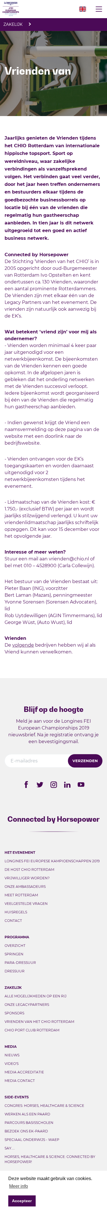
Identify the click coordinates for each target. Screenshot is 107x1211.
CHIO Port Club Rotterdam (32, 1030)
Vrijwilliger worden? (27, 878)
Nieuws (12, 1055)
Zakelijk (13, 24)
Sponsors (14, 1013)
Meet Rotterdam (21, 895)
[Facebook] (26, 784)
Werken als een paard (27, 1114)
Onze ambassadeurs (25, 886)
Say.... (10, 1148)
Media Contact (20, 1080)
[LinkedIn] (67, 784)
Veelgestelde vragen (26, 903)
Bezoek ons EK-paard (26, 1131)
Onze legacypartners (27, 1004)
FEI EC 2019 (30, 9)
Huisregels (16, 912)
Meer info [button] (18, 1186)
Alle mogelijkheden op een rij (35, 996)
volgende (23, 645)
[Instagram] (53, 784)
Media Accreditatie (24, 1072)
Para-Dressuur (20, 962)
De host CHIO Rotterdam (29, 869)
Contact (13, 920)
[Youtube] (81, 784)
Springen (14, 954)
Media (11, 1046)
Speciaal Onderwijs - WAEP (32, 1140)
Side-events (17, 1097)
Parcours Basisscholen (29, 1122)
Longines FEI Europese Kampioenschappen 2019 (52, 861)
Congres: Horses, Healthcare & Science (44, 1105)
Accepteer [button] (22, 1201)
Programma (17, 937)
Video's (12, 1063)
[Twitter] (40, 784)
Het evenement (20, 852)
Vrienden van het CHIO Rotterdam (39, 1021)
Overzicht (15, 945)
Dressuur (15, 971)
